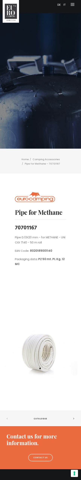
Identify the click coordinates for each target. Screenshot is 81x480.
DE (59, 5)
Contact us (40, 457)
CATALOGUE (40, 418)
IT (64, 5)
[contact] (40, 439)
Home (25, 159)
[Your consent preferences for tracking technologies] (74, 473)
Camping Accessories (46, 159)
